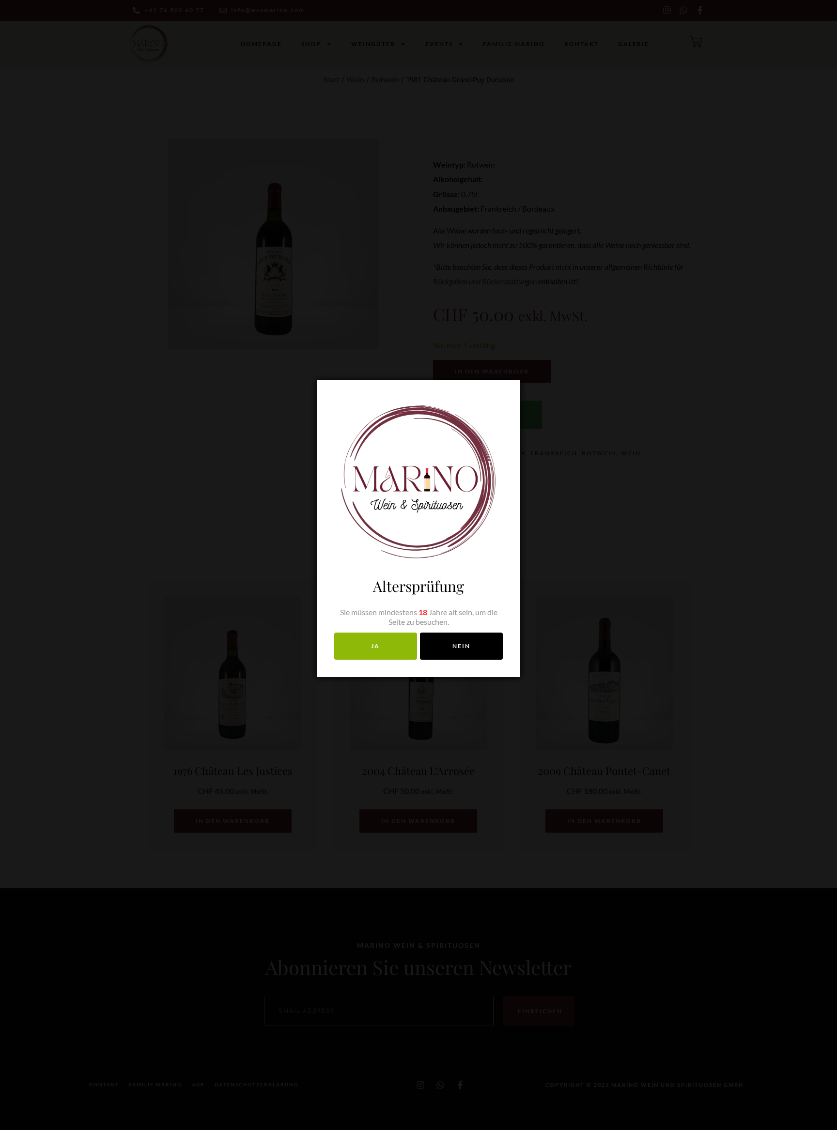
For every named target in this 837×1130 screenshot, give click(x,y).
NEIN (461, 646)
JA (375, 646)
